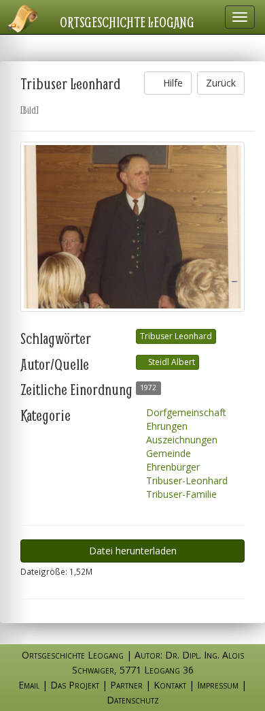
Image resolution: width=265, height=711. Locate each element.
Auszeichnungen (180, 439)
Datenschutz (133, 699)
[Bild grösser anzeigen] (132, 227)
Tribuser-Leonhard (185, 480)
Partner (126, 684)
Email (28, 684)
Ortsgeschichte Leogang (127, 22)
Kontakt (170, 684)
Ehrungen (165, 426)
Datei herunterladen (133, 550)
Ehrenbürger (171, 466)
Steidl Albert (170, 362)
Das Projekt (74, 684)
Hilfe (171, 82)
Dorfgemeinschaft (184, 412)
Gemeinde (167, 453)
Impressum (217, 684)
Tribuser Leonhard (176, 336)
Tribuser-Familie (180, 494)
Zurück (221, 82)
